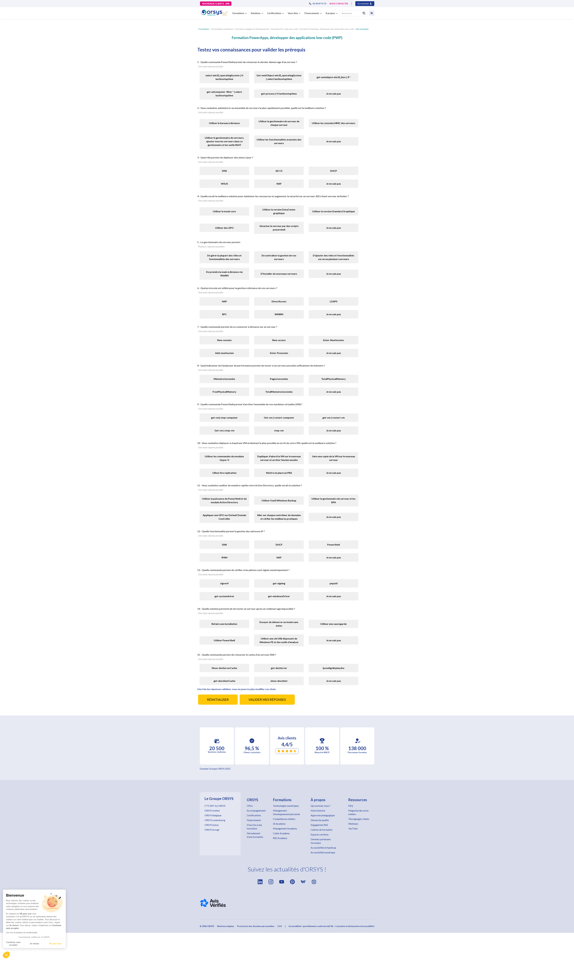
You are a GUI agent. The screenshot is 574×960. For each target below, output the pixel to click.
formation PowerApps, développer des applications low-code (327, 29)
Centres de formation (321, 829)
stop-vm (279, 430)
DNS (224, 170)
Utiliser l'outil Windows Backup (279, 500)
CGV (279, 926)
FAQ (350, 805)
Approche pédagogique (323, 815)
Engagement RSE (319, 824)
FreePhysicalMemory (224, 391)
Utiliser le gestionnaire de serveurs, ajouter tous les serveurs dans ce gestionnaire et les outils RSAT (224, 141)
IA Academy (279, 823)
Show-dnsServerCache (224, 668)
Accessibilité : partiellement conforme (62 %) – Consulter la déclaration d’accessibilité (331, 926)
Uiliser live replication (224, 472)
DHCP (333, 170)
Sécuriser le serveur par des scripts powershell (279, 228)
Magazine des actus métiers (358, 812)
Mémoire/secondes (224, 378)
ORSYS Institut (212, 810)
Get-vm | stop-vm (224, 430)
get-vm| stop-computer (224, 417)
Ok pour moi (55, 943)
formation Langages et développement (252, 29)
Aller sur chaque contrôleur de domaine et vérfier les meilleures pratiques (279, 517)
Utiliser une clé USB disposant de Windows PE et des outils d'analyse (278, 640)
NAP (279, 183)
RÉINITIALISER (218, 700)
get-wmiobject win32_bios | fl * (334, 77)
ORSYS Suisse (211, 824)
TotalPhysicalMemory (333, 378)
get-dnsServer (279, 668)
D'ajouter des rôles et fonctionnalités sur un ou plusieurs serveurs (333, 257)
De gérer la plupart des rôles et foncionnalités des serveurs (224, 257)
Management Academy (285, 828)
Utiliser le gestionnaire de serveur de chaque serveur (279, 123)
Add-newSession (224, 353)
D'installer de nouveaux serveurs (279, 273)
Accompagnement (256, 810)
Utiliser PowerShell (224, 640)
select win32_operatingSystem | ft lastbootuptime (224, 77)
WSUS (224, 183)
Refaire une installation (224, 623)
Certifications (254, 815)
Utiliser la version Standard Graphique (333, 211)
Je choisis (34, 943)
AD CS (278, 170)
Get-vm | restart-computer (279, 417)
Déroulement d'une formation (255, 835)
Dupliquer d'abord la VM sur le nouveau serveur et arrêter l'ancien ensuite (279, 458)
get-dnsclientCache (224, 680)
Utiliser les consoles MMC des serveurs (333, 123)
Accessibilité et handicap (323, 847)
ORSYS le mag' (212, 829)
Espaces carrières (320, 834)
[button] (6, 955)
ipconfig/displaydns (333, 668)
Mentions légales (225, 926)
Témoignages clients (358, 818)
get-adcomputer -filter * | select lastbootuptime (224, 93)
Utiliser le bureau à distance (224, 123)
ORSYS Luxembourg (214, 820)
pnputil (334, 583)
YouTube (353, 828)
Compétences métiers (284, 818)
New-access (279, 340)
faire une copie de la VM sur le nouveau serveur (333, 458)
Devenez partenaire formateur (321, 841)
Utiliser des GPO (224, 227)
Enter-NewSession (333, 340)
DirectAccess (279, 301)
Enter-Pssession (279, 353)
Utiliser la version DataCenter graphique (279, 211)
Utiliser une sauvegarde (333, 623)
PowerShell (333, 544)
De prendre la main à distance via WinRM (224, 273)
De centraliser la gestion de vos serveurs (279, 257)
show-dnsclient (278, 680)
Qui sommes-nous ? (320, 805)
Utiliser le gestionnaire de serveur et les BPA (333, 500)
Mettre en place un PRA (279, 472)
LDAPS (333, 301)
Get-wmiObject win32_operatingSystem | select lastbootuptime (279, 77)
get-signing (279, 583)
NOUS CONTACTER (339, 3)
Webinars (353, 823)
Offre (250, 805)
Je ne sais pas (333, 93)
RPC (224, 314)
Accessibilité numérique (323, 852)
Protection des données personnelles (255, 926)
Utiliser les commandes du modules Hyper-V (224, 458)
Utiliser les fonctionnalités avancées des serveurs (279, 141)
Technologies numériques (286, 805)
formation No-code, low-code (284, 29)
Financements (254, 820)
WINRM (279, 314)
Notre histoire (318, 810)
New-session (224, 340)
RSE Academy (280, 838)
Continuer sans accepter (13, 943)
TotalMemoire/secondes (279, 391)
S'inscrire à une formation (254, 826)
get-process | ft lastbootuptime (279, 93)
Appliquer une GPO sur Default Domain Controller (224, 517)
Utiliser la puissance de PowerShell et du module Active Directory (224, 500)
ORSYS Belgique (212, 815)
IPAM (224, 557)
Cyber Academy (281, 833)
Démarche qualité (320, 820)
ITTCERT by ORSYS (214, 805)
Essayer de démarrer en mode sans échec (278, 624)
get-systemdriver (224, 596)
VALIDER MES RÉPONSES (267, 700)
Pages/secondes (279, 378)
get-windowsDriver (279, 596)
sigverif (224, 583)
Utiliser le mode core (224, 211)
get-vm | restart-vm (333, 417)
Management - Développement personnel (286, 812)
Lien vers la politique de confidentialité (21, 933)
